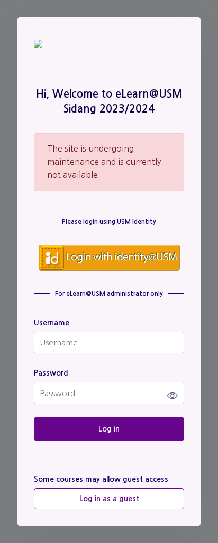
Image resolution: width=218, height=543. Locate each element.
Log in (109, 429)
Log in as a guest (109, 498)
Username (51, 322)
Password (51, 373)
